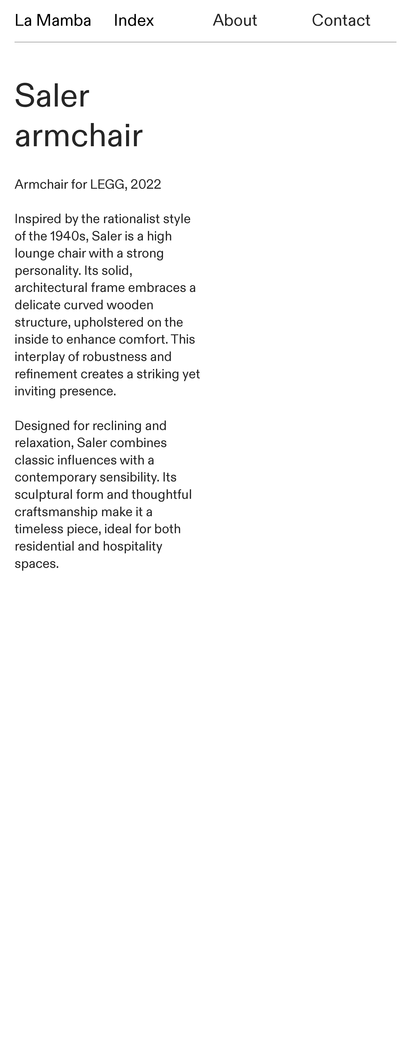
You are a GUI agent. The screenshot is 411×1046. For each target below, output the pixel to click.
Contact (341, 21)
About (235, 21)
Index (134, 21)
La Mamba (53, 21)
